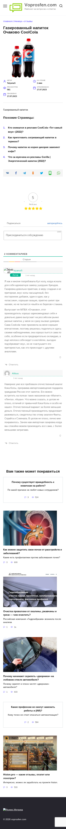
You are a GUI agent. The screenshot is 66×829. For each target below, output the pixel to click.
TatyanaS (17, 270)
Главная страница (12, 21)
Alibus (15, 373)
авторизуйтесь (54, 223)
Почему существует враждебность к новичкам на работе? (33, 484)
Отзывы (28, 21)
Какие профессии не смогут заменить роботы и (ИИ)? (33, 709)
